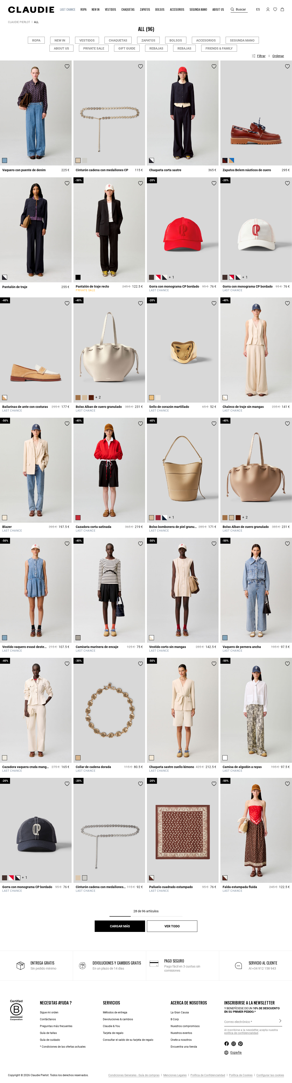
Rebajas (156, 48)
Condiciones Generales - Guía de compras (133, 1075)
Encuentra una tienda (184, 1046)
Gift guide (126, 48)
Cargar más (120, 926)
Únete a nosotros (181, 1039)
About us (61, 48)
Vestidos (87, 40)
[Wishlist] (67, 66)
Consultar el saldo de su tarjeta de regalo (128, 1039)
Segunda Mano (242, 40)
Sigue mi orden (49, 1012)
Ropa (36, 40)
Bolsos (175, 40)
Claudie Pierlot (19, 22)
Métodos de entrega (115, 1012)
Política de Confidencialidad (207, 1075)
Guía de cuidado (50, 1039)
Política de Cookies (240, 1075)
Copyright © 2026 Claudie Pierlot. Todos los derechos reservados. (48, 1075)
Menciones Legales (175, 1075)
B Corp (175, 1019)
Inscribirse (280, 1021)
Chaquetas (118, 40)
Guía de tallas (48, 1033)
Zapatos (148, 40)
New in (60, 40)
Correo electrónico (237, 1022)
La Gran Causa (180, 1012)
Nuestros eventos (181, 1033)
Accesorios (206, 40)
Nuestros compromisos (185, 1026)
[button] (68, 9)
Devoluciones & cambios (118, 1019)
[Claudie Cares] (16, 1010)
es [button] (258, 9)
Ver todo (172, 926)
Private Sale (93, 48)
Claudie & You (111, 1026)
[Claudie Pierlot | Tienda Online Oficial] (31, 9)
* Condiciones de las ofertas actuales (63, 1046)
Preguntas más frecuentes (56, 1026)
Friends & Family (219, 48)
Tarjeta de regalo (113, 1033)
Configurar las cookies (270, 1075)
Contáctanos (48, 1019)
